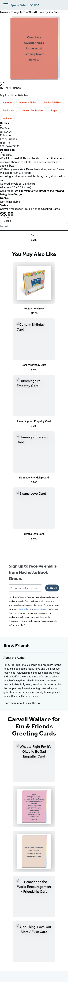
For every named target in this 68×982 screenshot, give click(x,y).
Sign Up (52, 588)
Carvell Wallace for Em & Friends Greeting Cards (30, 209)
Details (4, 123)
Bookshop (8, 110)
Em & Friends (12, 88)
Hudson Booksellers (32, 110)
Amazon (7, 102)
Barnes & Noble (27, 102)
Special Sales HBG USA (25, 5)
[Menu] (5, 4)
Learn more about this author (20, 703)
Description (7, 149)
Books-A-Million (52, 102)
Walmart (7, 118)
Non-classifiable (10, 202)
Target (54, 110)
